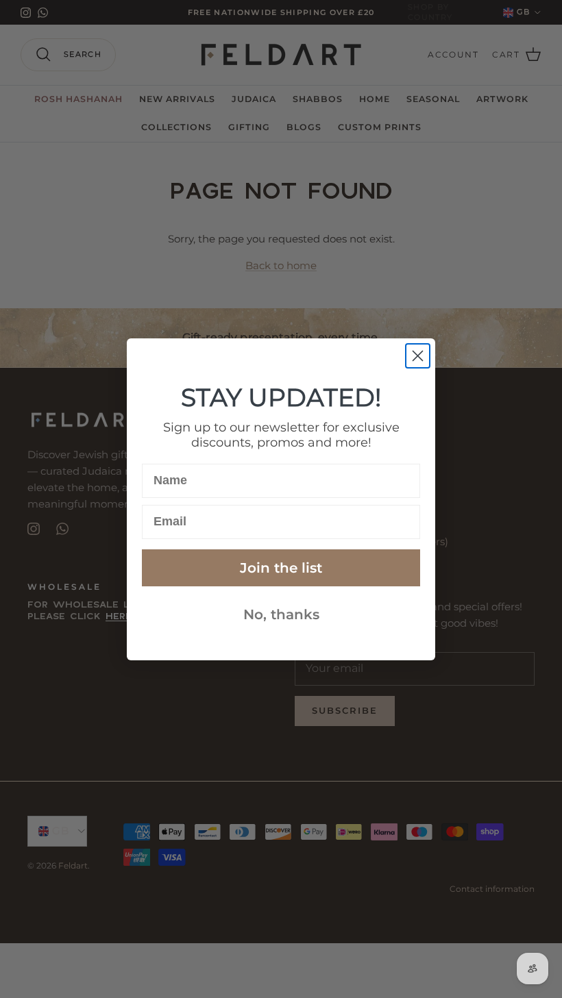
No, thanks (281, 614)
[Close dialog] (418, 356)
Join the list (281, 568)
